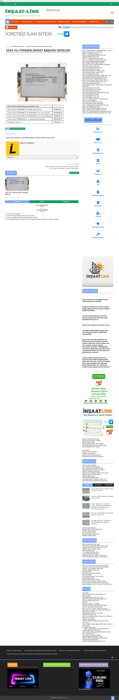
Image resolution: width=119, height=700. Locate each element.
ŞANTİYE (85, 602)
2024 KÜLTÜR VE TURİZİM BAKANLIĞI (94, 78)
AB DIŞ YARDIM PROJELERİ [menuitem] (90, 534)
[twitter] (15, 4)
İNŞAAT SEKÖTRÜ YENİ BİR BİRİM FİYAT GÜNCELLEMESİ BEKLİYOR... (94, 599)
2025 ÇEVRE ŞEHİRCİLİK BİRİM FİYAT (93, 71)
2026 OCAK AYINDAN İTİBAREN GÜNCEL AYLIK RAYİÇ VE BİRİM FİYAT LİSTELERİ (96, 51)
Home (7, 46)
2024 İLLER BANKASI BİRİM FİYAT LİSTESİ (95, 80)
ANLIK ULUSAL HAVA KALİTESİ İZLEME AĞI (95, 565)
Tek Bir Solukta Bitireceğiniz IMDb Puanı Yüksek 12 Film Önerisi (97, 624)
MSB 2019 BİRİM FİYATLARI (90, 544)
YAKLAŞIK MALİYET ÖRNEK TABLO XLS (94, 479)
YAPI (111, 4)
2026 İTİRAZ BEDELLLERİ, (29, 54)
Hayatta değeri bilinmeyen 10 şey (92, 636)
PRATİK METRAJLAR (88, 476)
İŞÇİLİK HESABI (86, 575)
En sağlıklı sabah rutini (88, 627)
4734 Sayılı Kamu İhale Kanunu (91, 635)
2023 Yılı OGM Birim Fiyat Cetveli (92, 607)
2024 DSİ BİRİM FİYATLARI (90, 74)
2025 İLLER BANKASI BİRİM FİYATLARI (94, 60)
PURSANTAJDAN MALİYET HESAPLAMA (94, 445)
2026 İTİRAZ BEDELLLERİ (17, 46)
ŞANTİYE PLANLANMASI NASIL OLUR (93, 641)
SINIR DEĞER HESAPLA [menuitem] (89, 528)
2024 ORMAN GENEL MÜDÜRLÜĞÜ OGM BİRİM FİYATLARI (97, 85)
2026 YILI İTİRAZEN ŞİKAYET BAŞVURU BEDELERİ (16, 193)
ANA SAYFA (14, 22)
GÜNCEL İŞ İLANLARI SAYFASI (45, 22)
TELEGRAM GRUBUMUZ (79, 22)
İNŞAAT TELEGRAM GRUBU (14, 650)
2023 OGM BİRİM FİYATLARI (91, 88)
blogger (17, 201)
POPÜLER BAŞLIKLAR (87, 485)
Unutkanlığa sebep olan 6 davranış (92, 613)
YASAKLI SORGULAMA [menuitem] (89, 531)
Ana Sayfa (85, 593)
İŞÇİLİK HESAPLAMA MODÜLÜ (91, 455)
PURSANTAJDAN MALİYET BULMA (92, 456)
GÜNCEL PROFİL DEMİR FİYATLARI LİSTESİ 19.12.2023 (95, 621)
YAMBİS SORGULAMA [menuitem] (89, 535)
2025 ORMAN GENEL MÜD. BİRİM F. (93, 63)
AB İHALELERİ (86, 571)
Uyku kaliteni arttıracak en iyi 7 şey (92, 597)
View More (75, 173)
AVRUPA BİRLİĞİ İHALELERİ (90, 439)
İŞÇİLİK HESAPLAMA (88, 442)
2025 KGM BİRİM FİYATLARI (90, 69)
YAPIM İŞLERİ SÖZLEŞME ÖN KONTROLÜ (95, 481)
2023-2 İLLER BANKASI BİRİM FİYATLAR (94, 108)
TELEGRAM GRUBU (98, 485)
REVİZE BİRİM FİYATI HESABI (91, 447)
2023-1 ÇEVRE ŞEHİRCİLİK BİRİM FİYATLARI (95, 105)
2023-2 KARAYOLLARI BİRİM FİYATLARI (94, 110)
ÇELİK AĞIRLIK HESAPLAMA (90, 467)
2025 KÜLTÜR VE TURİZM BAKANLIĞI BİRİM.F (96, 64)
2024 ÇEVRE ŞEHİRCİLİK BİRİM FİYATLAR (94, 77)
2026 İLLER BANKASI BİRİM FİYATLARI (94, 55)
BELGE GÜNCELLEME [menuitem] (88, 532)
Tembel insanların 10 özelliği (90, 604)
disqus (42, 201)
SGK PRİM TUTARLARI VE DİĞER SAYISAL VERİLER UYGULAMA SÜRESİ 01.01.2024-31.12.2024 (32, 654)
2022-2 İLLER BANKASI (89, 100)
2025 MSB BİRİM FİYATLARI (90, 66)
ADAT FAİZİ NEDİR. (88, 633)
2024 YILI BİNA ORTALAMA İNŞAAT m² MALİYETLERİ (94, 595)
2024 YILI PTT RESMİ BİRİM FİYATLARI (94, 82)
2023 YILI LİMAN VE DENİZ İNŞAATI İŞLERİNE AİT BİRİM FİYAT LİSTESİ (97, 617)
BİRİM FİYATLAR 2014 (89, 614)
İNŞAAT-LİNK (22, 12)
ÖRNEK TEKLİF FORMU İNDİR (91, 474)
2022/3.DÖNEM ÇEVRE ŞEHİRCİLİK (92, 103)
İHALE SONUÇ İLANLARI (89, 452)
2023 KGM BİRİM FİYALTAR (90, 96)
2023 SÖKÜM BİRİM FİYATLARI (91, 89)
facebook (66, 201)
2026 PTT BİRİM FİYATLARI (90, 54)
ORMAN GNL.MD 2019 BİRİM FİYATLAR (94, 547)
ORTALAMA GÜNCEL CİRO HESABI (92, 444)
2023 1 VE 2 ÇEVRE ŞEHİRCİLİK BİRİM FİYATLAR (96, 111)
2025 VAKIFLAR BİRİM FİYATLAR (92, 68)
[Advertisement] (98, 249)
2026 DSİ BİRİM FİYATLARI (90, 57)
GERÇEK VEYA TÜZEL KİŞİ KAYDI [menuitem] (92, 529)
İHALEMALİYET (94, 22)
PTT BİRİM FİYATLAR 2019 (90, 552)
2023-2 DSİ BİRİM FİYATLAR (90, 107)
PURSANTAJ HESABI (63, 22)
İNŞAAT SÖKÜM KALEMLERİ (90, 471)
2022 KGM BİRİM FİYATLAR (90, 97)
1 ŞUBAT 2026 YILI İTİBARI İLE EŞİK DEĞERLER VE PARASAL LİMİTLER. (101, 522)
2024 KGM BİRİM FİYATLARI (90, 83)
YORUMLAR (108, 485)
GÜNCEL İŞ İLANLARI (88, 453)
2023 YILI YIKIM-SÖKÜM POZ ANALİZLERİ (95, 99)
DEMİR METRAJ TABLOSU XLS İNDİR (93, 470)
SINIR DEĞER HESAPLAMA (90, 477)
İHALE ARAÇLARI (27, 22)
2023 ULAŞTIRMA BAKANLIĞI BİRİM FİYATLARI (96, 113)
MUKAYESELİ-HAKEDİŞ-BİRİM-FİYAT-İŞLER (95, 473)
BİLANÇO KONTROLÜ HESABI (91, 440)
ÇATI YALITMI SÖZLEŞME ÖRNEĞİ (92, 468)
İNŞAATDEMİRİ (51, 27)
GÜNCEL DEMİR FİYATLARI (90, 570)
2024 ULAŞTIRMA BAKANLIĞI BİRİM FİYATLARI (96, 75)
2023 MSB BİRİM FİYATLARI (90, 91)
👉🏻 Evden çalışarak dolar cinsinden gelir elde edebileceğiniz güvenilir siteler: (95, 629)
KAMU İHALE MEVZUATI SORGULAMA (93, 581)
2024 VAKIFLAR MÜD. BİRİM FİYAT (92, 72)
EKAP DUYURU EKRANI (89, 465)
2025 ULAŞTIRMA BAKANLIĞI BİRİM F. (94, 61)
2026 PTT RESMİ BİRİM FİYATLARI (92, 58)
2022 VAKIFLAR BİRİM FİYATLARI (92, 102)
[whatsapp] (18, 4)
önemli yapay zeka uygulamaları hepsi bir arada (96, 632)
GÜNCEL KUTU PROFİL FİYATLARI (92, 568)
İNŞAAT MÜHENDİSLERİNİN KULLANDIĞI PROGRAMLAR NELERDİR (95, 638)
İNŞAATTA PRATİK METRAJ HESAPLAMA (94, 605)
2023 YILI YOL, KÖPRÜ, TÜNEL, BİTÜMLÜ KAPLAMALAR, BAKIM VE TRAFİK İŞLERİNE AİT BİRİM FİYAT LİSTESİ (96, 610)
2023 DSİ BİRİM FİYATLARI (90, 94)
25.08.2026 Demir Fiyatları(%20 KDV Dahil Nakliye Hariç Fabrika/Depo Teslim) (79, 27)
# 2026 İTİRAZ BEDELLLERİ (17, 129)
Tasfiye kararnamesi (88, 619)
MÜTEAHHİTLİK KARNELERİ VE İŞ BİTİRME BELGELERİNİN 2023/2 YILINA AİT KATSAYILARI (96, 583)
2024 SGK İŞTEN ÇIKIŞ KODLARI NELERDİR (95, 567)
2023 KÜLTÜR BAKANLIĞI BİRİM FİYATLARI (95, 93)
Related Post (11, 173)
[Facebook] (21, 4)
